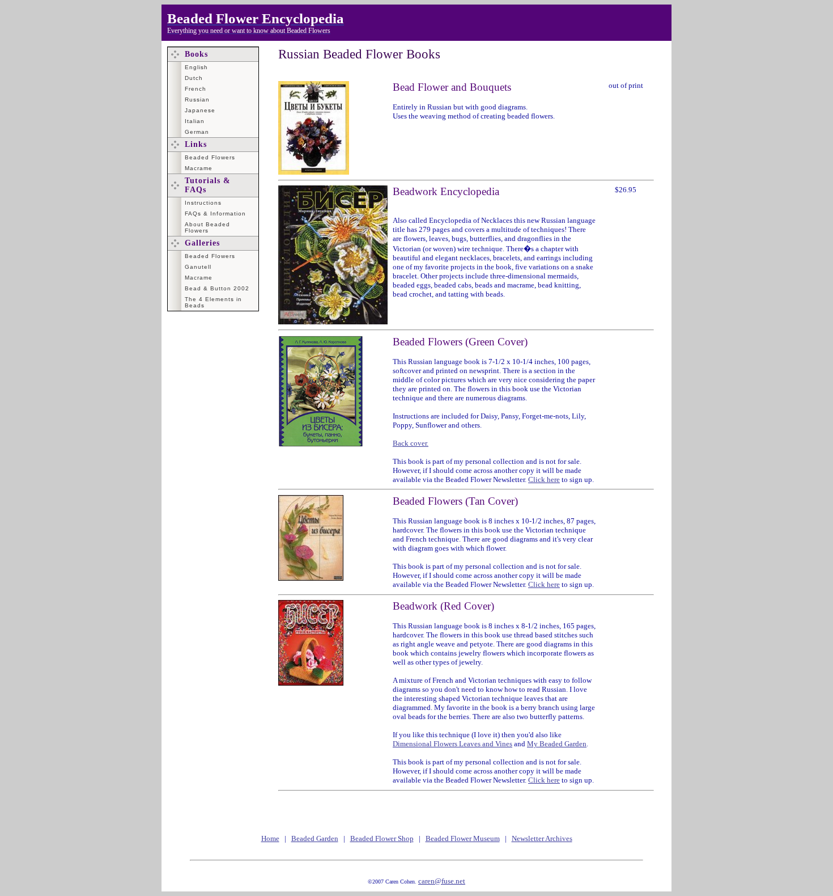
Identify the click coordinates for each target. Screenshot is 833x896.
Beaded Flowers (210, 157)
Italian (195, 121)
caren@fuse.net (441, 881)
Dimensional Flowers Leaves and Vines (452, 743)
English (196, 67)
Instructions (203, 203)
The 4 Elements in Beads (213, 302)
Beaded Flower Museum (463, 838)
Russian (197, 99)
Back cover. (410, 443)
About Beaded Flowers (207, 227)
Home (270, 838)
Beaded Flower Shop (382, 838)
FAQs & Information (215, 213)
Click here (544, 479)
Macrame (198, 168)
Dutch (194, 78)
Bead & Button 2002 (217, 288)
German (197, 132)
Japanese (200, 110)
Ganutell (198, 267)
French (195, 89)
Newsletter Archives (542, 838)
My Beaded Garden (556, 743)
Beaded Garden (314, 838)
